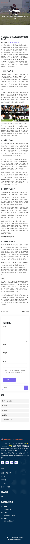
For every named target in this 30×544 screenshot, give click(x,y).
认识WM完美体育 (7, 401)
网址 (4, 362)
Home (15, 14)
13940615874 (7, 509)
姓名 (5, 344)
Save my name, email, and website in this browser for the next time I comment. (15, 372)
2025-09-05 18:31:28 (13, 43)
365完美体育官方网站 (14, 540)
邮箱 (5, 353)
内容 (4, 326)
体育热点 (5, 406)
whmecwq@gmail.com (10, 515)
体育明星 (5, 410)
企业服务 (5, 415)
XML (2, 497)
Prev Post (5, 311)
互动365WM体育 (7, 420)
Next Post (25, 311)
